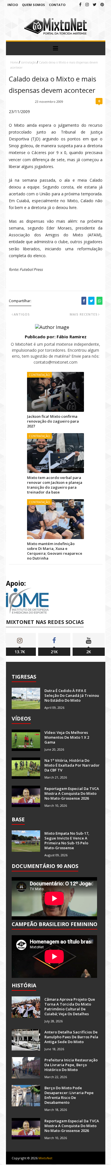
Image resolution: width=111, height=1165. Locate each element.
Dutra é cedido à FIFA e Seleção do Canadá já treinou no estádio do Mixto (71, 695)
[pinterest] (102, 4)
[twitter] (94, 4)
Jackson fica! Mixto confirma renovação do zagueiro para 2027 (53, 421)
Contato (57, 5)
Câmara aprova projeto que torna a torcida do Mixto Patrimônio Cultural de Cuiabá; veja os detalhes (69, 1006)
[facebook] (80, 4)
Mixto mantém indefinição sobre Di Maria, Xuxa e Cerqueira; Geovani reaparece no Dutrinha (54, 551)
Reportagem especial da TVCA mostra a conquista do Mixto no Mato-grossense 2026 (71, 793)
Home (14, 62)
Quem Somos (33, 5)
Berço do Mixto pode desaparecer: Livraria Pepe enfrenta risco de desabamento (69, 1095)
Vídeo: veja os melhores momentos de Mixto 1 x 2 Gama (66, 737)
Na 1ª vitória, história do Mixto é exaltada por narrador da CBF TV (72, 765)
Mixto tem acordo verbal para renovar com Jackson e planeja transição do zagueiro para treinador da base (54, 485)
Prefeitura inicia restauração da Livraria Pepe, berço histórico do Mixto (71, 1064)
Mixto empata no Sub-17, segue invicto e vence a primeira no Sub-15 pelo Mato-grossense (66, 840)
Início (12, 5)
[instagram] (87, 4)
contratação (28, 62)
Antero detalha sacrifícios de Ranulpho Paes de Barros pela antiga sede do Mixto (71, 1036)
